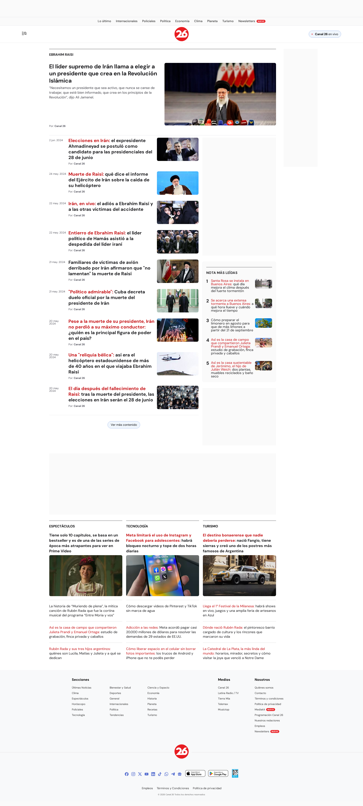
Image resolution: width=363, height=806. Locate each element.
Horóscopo (78, 704)
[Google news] (180, 774)
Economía (153, 693)
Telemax (223, 704)
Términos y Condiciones (173, 788)
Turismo (210, 526)
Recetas (152, 709)
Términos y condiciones (269, 698)
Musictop (223, 709)
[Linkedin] (153, 774)
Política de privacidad (268, 704)
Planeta (152, 704)
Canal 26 (223, 687)
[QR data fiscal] (235, 777)
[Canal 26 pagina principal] (182, 40)
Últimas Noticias (81, 687)
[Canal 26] (182, 752)
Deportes (115, 693)
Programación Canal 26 (269, 715)
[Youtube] (146, 774)
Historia (152, 698)
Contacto (260, 693)
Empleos (260, 726)
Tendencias (117, 715)
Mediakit (264, 709)
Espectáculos (62, 526)
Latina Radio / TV (228, 693)
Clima (75, 693)
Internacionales (119, 704)
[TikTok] (160, 774)
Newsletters (266, 731)
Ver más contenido (124, 425)
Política (114, 709)
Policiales (77, 709)
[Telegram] (173, 774)
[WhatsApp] (166, 774)
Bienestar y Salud (120, 687)
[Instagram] (133, 774)
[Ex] (140, 774)
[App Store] (195, 774)
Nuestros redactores (267, 720)
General (114, 698)
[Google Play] (218, 774)
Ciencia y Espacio (158, 687)
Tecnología (137, 526)
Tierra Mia (224, 698)
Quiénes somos (264, 687)
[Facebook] (127, 774)
